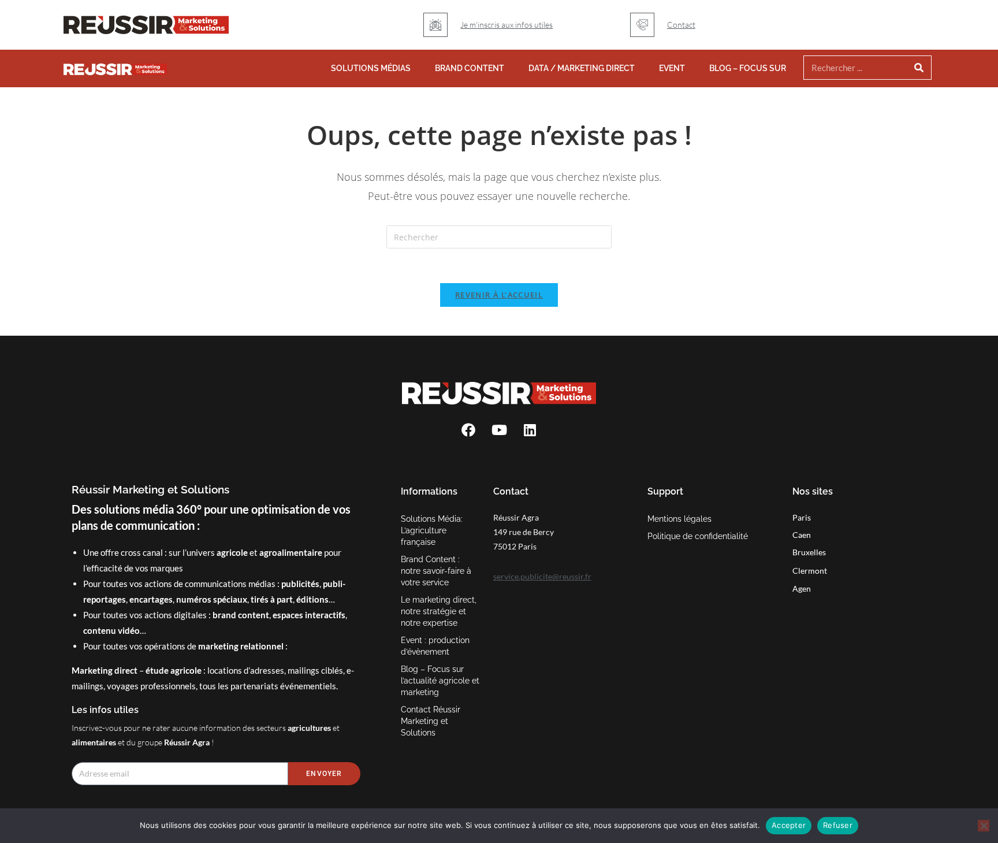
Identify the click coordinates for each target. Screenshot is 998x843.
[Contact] (642, 25)
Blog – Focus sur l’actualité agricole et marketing (440, 680)
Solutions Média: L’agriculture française (432, 530)
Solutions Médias (371, 68)
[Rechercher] (919, 67)
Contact (681, 24)
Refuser (837, 825)
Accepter (789, 825)
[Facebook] (468, 430)
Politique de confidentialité (697, 536)
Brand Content (469, 68)
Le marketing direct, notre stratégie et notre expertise (438, 611)
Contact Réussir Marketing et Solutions (430, 721)
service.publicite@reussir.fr (542, 576)
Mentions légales (679, 518)
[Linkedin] (529, 430)
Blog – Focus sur (747, 68)
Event (672, 68)
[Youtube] (499, 430)
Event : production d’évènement (435, 646)
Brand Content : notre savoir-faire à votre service (436, 571)
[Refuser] (983, 825)
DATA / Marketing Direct (581, 68)
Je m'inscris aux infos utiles (506, 24)
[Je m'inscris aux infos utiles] (435, 25)
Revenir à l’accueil (499, 294)
